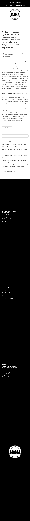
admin (4, 51)
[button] (15, 23)
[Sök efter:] (15, 136)
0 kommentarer (7, 56)
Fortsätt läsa (6, 127)
